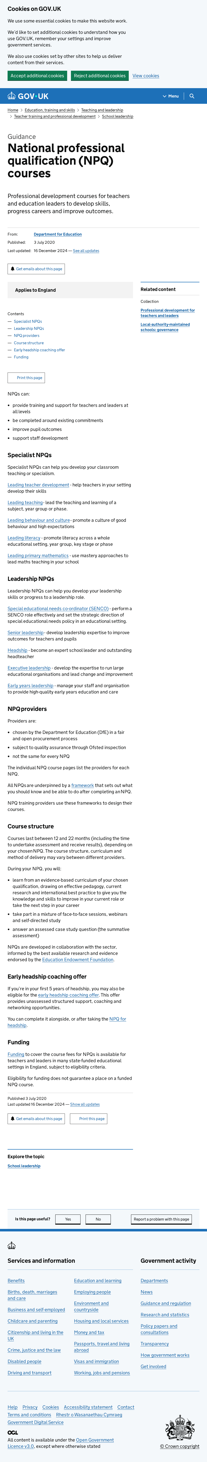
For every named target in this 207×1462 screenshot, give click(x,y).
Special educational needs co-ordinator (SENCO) (58, 608)
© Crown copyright (179, 1446)
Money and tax (89, 1332)
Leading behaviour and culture (39, 520)
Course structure (29, 342)
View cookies (146, 75)
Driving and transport (29, 1373)
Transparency (155, 1344)
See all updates (86, 250)
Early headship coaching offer (39, 350)
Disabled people (24, 1361)
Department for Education (58, 234)
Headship (18, 650)
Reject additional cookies (100, 76)
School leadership (117, 116)
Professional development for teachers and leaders (168, 313)
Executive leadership (29, 668)
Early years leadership (31, 685)
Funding (21, 357)
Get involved (153, 1366)
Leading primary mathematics (38, 555)
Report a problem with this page (161, 1219)
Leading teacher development (38, 485)
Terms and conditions (29, 1415)
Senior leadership (26, 632)
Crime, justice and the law (34, 1350)
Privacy (30, 1407)
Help (13, 1407)
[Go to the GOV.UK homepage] (28, 96)
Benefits (16, 1280)
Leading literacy (24, 538)
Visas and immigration (96, 1361)
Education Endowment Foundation (77, 959)
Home (13, 110)
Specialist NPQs (28, 321)
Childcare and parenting (33, 1321)
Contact (125, 1407)
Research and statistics (165, 1315)
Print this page (29, 377)
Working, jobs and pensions (102, 1373)
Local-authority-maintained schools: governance (165, 327)
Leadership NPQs (29, 328)
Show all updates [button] (85, 1104)
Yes (73, 1219)
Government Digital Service (36, 1422)
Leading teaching (25, 502)
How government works (165, 1355)
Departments (154, 1280)
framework (82, 785)
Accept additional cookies (37, 76)
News (147, 1292)
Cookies (50, 1407)
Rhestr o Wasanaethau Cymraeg (89, 1415)
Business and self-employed (36, 1309)
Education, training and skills (50, 110)
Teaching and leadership (102, 110)
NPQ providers (26, 335)
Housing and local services (101, 1321)
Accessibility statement (88, 1407)
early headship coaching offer (68, 995)
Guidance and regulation (166, 1303)
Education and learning (97, 1280)
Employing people (92, 1292)
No (103, 1219)
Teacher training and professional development (55, 116)
